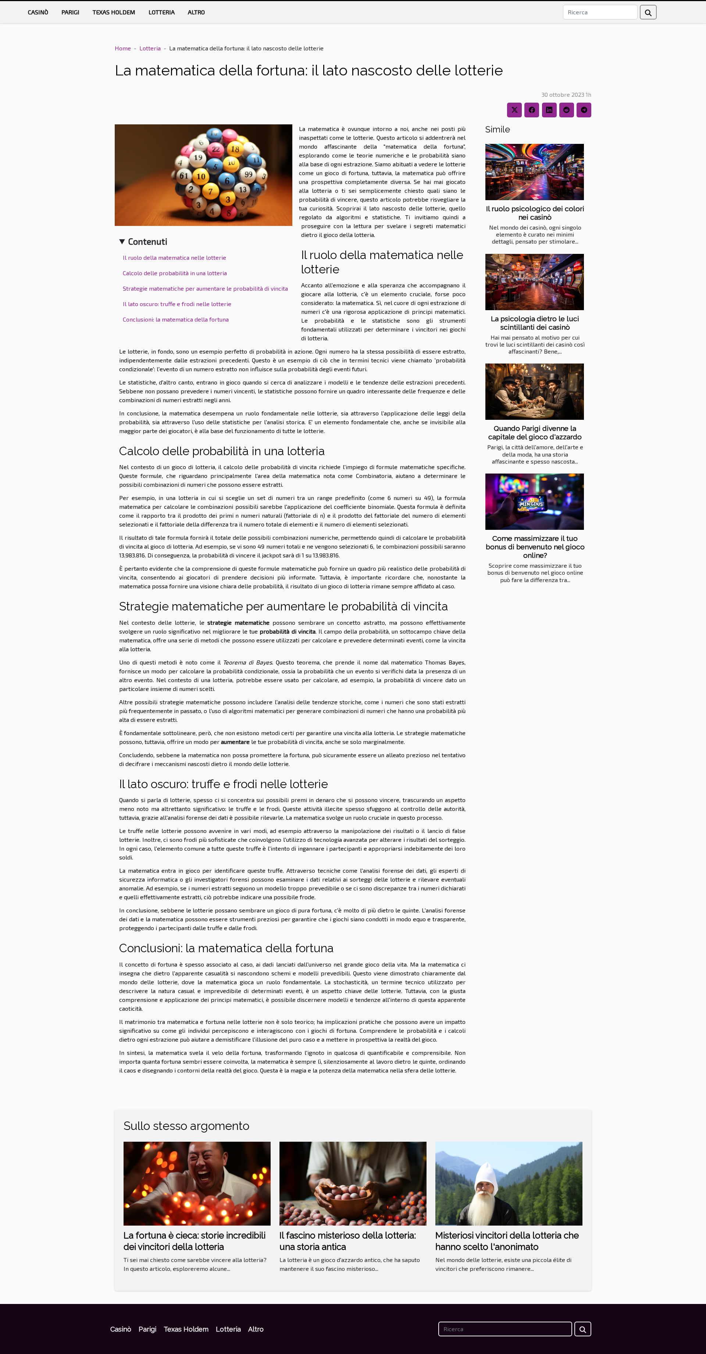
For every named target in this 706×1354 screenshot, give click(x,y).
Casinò (38, 11)
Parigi (70, 11)
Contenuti (147, 241)
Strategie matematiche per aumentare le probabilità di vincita (205, 288)
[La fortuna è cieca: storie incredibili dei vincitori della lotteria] (197, 1182)
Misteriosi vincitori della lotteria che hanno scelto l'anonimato (507, 1241)
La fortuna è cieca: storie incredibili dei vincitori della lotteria (194, 1241)
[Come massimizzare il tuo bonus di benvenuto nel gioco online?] (534, 502)
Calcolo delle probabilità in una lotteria (175, 272)
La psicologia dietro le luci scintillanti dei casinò (535, 323)
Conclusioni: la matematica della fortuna (176, 319)
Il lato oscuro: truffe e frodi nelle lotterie (177, 303)
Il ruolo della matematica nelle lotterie (174, 257)
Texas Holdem (114, 11)
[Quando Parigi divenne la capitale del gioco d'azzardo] (534, 392)
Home (123, 48)
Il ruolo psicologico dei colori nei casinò (535, 213)
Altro (196, 11)
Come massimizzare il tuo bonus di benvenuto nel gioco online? (535, 546)
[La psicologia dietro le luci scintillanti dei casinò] (534, 282)
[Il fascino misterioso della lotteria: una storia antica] (353, 1182)
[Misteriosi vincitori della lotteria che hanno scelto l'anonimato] (508, 1182)
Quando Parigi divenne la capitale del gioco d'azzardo (535, 432)
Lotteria (162, 11)
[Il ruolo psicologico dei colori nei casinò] (534, 172)
